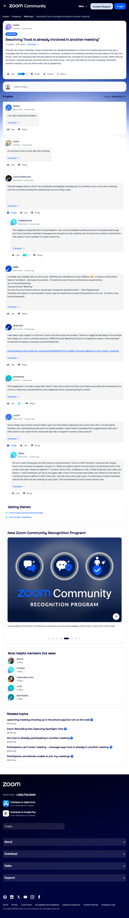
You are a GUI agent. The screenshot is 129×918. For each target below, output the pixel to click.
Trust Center (26, 905)
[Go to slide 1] (49, 638)
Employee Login (108, 905)
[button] (5, 6)
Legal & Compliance (71, 905)
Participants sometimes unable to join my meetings (38, 756)
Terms (5, 905)
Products (16, 16)
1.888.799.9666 (26, 795)
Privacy (14, 905)
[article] (65, 118)
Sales (7, 866)
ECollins (21, 668)
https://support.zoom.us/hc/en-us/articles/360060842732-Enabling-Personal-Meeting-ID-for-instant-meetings (63, 351)
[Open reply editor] (64, 87)
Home (6, 16)
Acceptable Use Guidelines (47, 905)
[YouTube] (25, 896)
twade (16, 25)
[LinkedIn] (12, 896)
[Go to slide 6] (72, 638)
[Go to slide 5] (66, 638)
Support (9, 878)
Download (10, 854)
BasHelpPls (22, 695)
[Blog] (5, 896)
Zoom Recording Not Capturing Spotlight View (35, 728)
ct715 (19, 686)
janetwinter (18, 376)
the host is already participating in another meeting (38, 737)
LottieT (16, 415)
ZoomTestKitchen (22, 176)
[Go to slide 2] (53, 638)
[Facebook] (39, 896)
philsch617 (18, 325)
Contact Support (102, 6)
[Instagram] (32, 896)
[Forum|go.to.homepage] (27, 6)
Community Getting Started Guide (26, 512)
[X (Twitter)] (19, 896)
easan (16, 141)
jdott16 (20, 659)
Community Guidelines (20, 517)
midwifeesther (25, 220)
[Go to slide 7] (75, 638)
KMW (15, 267)
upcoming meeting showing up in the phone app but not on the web (48, 719)
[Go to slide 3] (57, 638)
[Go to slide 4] (60, 638)
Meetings (28, 16)
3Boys (21, 453)
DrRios (16, 106)
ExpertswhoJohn (25, 677)
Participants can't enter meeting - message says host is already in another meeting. (58, 747)
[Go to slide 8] (79, 638)
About (8, 842)
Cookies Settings (90, 905)
